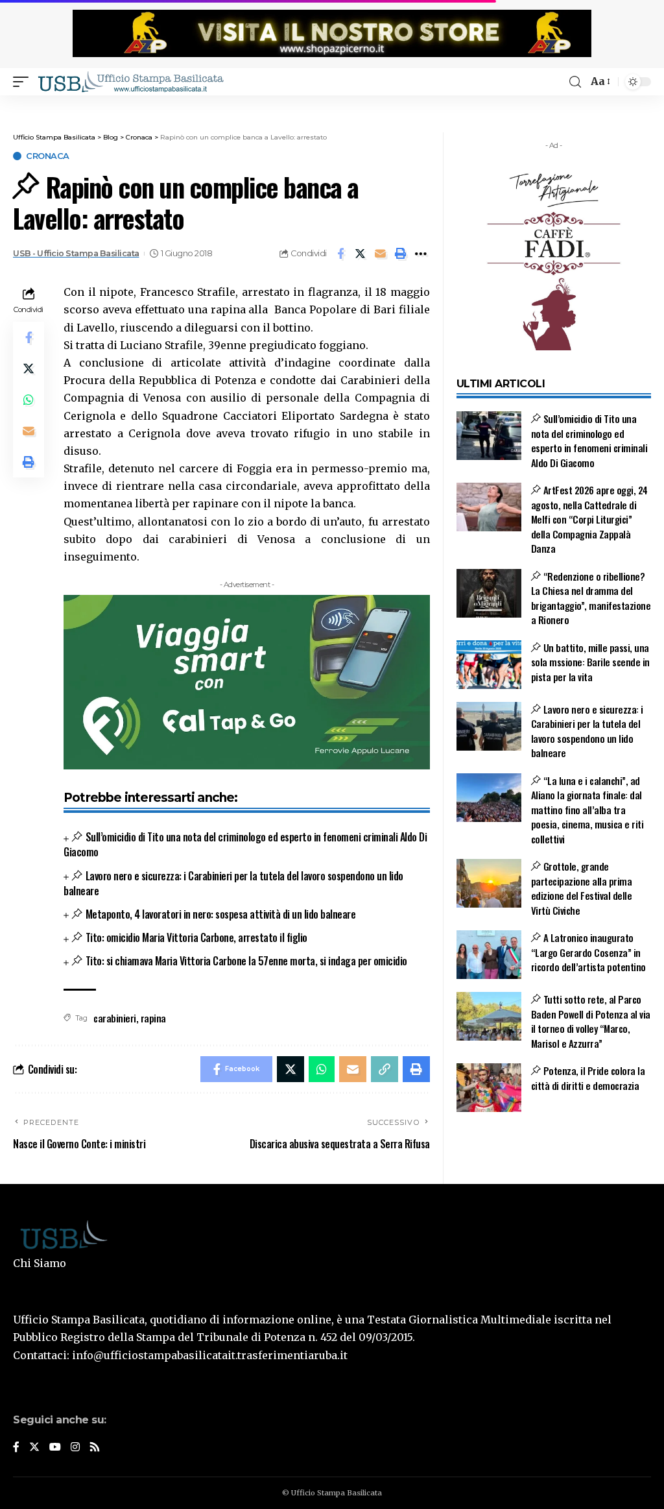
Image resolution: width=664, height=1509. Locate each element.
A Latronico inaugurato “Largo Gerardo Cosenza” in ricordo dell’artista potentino (588, 952)
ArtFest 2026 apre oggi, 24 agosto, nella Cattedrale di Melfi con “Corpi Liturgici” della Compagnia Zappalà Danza (589, 519)
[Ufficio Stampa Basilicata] (130, 81)
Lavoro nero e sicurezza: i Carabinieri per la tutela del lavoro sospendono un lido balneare (233, 883)
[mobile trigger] (24, 81)
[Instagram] (75, 1447)
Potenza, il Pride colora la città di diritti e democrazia (588, 1078)
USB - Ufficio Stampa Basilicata (76, 253)
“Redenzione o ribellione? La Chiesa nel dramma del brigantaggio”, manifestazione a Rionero (591, 598)
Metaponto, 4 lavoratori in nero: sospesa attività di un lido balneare (220, 914)
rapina (153, 1018)
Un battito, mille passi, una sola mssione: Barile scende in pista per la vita (590, 662)
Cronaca (47, 156)
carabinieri (114, 1018)
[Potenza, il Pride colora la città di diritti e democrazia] (488, 1087)
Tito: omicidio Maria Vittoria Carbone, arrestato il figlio (196, 937)
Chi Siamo (39, 1263)
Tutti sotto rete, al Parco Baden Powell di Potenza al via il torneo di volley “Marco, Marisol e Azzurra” (590, 1021)
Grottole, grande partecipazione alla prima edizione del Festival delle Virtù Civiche (581, 888)
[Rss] (94, 1447)
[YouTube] (55, 1447)
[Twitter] (34, 1447)
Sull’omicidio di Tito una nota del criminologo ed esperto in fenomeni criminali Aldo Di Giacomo (245, 844)
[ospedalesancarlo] (332, 104)
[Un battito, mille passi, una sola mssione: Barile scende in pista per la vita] (488, 664)
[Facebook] (16, 1447)
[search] (575, 82)
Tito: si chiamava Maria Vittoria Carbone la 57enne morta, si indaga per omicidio (246, 961)
